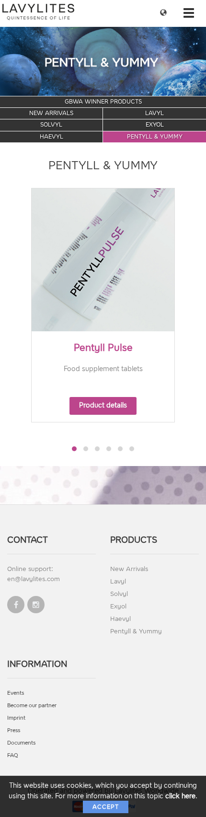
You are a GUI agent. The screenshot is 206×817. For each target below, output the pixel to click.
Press (13, 730)
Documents (21, 743)
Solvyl (51, 124)
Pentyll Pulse (103, 347)
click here (180, 796)
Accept (105, 807)
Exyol (155, 124)
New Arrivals (51, 113)
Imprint (16, 718)
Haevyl (51, 136)
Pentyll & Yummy (155, 136)
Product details (103, 405)
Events (15, 693)
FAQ (12, 755)
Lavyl (154, 113)
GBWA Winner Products (103, 101)
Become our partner (32, 705)
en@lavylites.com (33, 579)
